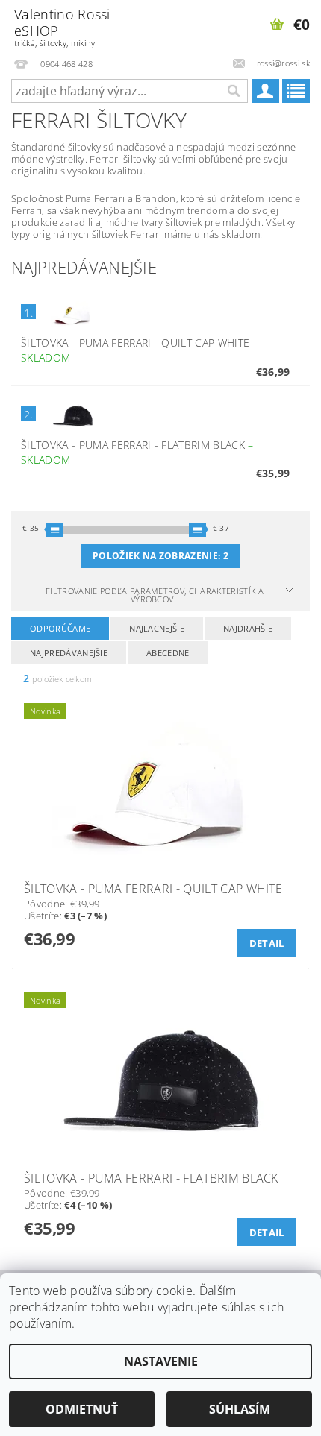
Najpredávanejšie (68, 652)
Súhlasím (239, 1409)
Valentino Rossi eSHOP (62, 26)
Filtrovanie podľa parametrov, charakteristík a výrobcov (155, 595)
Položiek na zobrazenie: (160, 555)
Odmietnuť (82, 1409)
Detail (266, 943)
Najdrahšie (247, 628)
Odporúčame (60, 628)
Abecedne (168, 652)
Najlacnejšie (156, 628)
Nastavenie (161, 1361)
